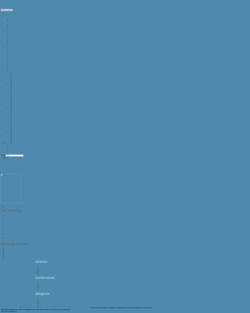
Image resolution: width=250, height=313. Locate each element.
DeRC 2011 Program (19, 138)
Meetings (12, 148)
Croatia (11, 36)
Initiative (8, 143)
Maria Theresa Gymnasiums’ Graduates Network (22, 238)
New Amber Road (15, 31)
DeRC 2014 (13, 96)
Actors (7, 46)
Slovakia (12, 43)
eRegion (8, 4)
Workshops (13, 152)
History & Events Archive (18, 154)
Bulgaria (12, 34)
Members (12, 145)
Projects (12, 61)
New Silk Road (14, 29)
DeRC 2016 (13, 71)
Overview (12, 18)
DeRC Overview (14, 69)
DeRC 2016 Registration (21, 80)
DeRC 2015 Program (19, 90)
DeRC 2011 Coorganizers (21, 136)
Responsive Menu (7, 10)
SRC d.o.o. (156, 308)
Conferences (9, 67)
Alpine (11, 22)
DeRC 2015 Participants (21, 96)
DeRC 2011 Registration (21, 141)
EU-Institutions (14, 51)
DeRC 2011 (13, 132)
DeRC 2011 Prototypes (20, 143)
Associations (13, 55)
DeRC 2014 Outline (19, 98)
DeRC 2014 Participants (21, 108)
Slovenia (12, 45)
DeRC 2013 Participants (21, 121)
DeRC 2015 (13, 83)
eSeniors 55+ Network (13, 219)
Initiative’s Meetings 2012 (13, 252)
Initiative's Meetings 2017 (13, 250)
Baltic (11, 26)
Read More (80, 309)
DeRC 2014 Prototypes (20, 106)
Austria (11, 32)
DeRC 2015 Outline (19, 86)
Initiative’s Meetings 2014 (13, 256)
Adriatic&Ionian (14, 24)
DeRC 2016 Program (19, 78)
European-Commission (17, 49)
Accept (73, 309)
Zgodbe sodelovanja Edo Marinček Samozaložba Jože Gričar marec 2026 (31, 230)
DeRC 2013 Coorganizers (21, 112)
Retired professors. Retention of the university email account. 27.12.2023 (31, 223)
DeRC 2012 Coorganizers (21, 124)
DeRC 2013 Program (19, 114)
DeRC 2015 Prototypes (20, 94)
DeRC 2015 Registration (21, 92)
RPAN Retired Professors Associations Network (22, 234)
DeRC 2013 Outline (19, 110)
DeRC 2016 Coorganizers (21, 76)
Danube (11, 20)
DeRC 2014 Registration (21, 104)
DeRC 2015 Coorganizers (21, 88)
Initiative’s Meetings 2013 (13, 254)
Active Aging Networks (17, 59)
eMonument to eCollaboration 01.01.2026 (20, 241)
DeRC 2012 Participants (21, 133)
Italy (10, 39)
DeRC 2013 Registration (21, 116)
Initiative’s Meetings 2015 (13, 257)
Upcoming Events (15, 144)
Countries (8, 30)
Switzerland (13, 47)
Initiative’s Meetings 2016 (13, 259)
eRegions (8, 16)
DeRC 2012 (13, 120)
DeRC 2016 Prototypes (20, 82)
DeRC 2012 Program (19, 126)
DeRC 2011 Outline (19, 134)
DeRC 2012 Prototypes (20, 131)
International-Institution (17, 53)
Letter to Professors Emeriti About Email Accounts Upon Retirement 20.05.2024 (34, 215)
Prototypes (13, 150)
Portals (11, 64)
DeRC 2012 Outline (19, 122)
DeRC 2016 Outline (19, 74)
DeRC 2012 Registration (21, 128)
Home (7, 14)
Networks (12, 57)
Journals (12, 66)
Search (3, 155)
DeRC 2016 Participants (21, 84)
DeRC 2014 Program (19, 102)
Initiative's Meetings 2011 (12, 249)
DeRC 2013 (13, 108)
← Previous (8, 206)
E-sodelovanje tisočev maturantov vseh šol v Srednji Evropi (26, 227)
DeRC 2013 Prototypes (20, 118)
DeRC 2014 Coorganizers (21, 100)
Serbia (11, 41)
